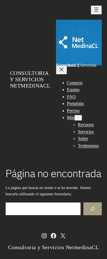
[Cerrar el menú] (61, 69)
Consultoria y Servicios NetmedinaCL (30, 79)
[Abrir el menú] (96, 9)
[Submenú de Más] (78, 118)
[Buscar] (92, 208)
